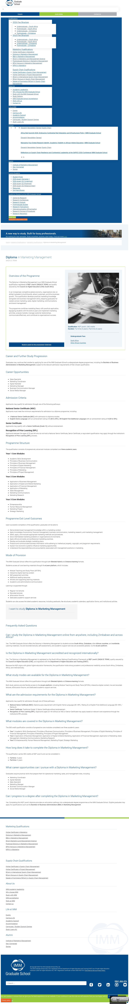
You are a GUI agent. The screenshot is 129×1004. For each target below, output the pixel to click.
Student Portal (18, 177)
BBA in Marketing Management (24, 56)
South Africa (75, 340)
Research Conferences (20, 200)
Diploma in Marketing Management (25, 54)
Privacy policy (6, 1000)
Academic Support (19, 115)
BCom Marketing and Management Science (21, 841)
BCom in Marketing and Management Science (29, 59)
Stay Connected (18, 167)
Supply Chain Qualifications (24, 70)
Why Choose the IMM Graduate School (26, 92)
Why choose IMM (12, 892)
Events (15, 110)
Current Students (14, 173)
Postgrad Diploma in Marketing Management (22, 844)
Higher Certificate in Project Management (27, 75)
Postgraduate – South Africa (27, 29)
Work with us (17, 101)
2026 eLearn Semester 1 (21, 179)
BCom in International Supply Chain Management (30, 77)
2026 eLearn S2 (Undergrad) (23, 181)
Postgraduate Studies (20, 204)
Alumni (11, 161)
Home (8, 242)
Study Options (18, 96)
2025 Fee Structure (21, 35)
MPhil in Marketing (19, 65)
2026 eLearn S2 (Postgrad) (22, 183)
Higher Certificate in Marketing (23, 52)
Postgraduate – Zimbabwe (26, 33)
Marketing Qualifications (23, 49)
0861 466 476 (121, 981)
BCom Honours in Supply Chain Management (29, 79)
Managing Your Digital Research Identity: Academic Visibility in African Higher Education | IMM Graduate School (60, 143)
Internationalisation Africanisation (25, 209)
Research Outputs (19, 202)
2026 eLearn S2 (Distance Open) (24, 186)
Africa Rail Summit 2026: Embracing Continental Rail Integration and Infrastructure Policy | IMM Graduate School (61, 133)
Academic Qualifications (18, 242)
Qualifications (13, 19)
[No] (12, 1000)
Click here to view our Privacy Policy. (95, 970)
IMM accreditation (12, 898)
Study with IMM (11, 895)
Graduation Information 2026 (18, 219)
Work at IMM (10, 901)
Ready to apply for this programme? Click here (36, 345)
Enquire (20, 14)
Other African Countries (78, 343)
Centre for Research (20, 198)
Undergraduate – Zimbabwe (27, 31)
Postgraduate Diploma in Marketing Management (30, 61)
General (39, 128)
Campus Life (17, 113)
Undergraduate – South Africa (27, 26)
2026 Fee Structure (21, 22)
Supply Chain (46, 128)
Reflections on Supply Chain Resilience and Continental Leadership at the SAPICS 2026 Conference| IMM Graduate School (64, 152)
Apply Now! (12, 217)
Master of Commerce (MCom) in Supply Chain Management (27, 878)
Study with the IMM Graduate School (26, 94)
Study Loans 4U (18, 122)
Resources (16, 188)
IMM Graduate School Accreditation (25, 99)
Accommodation (18, 117)
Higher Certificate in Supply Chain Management (29, 72)
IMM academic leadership (15, 889)
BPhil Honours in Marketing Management (27, 63)
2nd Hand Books (18, 190)
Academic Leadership (20, 89)
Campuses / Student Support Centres (26, 119)
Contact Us (97, 14)
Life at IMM (12, 107)
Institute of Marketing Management (25, 165)
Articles (11, 126)
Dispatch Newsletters (28, 128)
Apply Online (59, 14)
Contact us (10, 904)
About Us (12, 86)
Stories (15, 169)
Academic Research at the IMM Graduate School (25, 194)
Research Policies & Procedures (24, 211)
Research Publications (21, 207)
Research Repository (20, 213)
